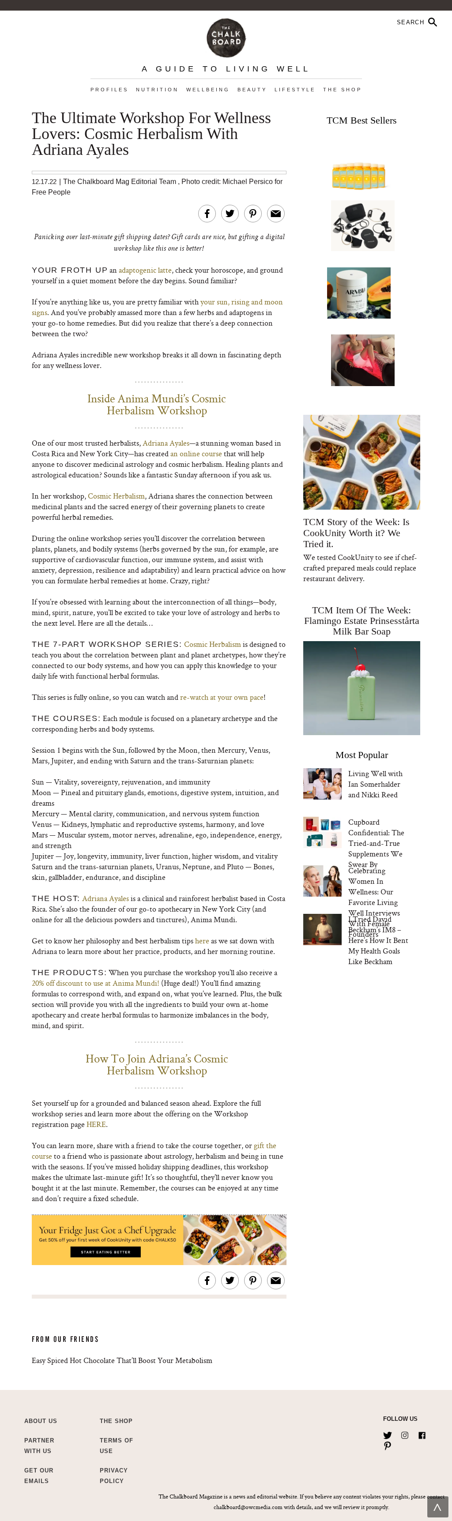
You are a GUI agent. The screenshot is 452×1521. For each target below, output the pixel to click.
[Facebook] (422, 1433)
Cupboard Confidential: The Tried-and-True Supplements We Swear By (376, 843)
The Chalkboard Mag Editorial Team (120, 181)
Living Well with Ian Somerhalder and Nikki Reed (375, 784)
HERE (96, 1124)
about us (40, 1421)
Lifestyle (295, 89)
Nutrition (157, 89)
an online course (196, 453)
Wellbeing (208, 89)
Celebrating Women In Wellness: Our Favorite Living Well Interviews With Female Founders (374, 902)
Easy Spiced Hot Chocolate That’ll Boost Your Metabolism (122, 1360)
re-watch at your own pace (222, 697)
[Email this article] (275, 213)
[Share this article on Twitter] (230, 213)
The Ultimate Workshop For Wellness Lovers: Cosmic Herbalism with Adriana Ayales (151, 134)
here (202, 940)
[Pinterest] (387, 1444)
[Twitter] (387, 1433)
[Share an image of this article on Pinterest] (253, 213)
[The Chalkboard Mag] (226, 36)
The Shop (342, 89)
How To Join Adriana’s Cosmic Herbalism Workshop (157, 1064)
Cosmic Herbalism (116, 496)
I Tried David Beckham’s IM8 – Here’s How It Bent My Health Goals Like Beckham (378, 940)
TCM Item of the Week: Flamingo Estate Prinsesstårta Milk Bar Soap (361, 621)
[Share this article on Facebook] (207, 213)
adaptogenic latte (145, 270)
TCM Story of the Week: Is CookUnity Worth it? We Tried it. (356, 532)
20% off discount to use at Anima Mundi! (95, 983)
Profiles (109, 89)
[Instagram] (404, 1433)
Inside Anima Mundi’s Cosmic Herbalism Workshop (156, 404)
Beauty (252, 89)
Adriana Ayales (166, 443)
